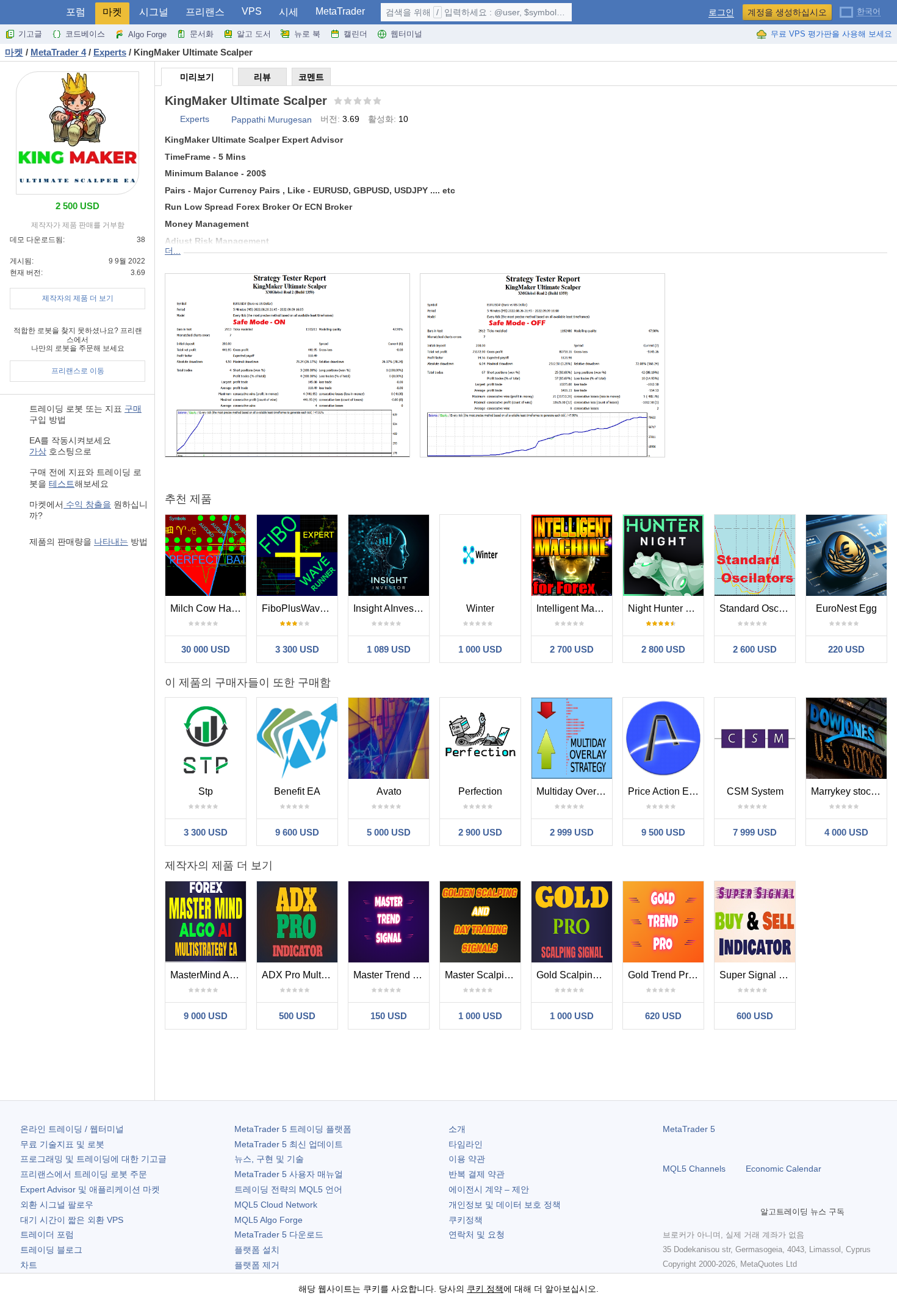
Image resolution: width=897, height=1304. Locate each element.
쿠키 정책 (485, 1289)
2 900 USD (480, 832)
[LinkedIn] (748, 1211)
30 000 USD (205, 649)
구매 (133, 409)
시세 (288, 12)
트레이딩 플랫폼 (292, 1129)
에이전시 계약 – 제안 (488, 1189)
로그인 (721, 12)
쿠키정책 (465, 1220)
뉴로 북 (307, 33)
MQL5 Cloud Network (275, 1204)
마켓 (112, 12)
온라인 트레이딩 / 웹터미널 (72, 1129)
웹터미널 (406, 33)
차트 (28, 1265)
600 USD (755, 1016)
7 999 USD (755, 832)
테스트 (61, 484)
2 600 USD (755, 649)
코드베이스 (85, 33)
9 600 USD (297, 832)
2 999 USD (572, 832)
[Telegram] (689, 1211)
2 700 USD (572, 649)
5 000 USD (389, 832)
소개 (457, 1129)
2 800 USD (663, 649)
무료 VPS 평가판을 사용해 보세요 (831, 33)
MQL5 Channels (694, 1168)
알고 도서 (254, 33)
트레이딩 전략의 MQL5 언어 (288, 1189)
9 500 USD (663, 832)
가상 (37, 451)
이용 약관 (466, 1159)
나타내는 (111, 541)
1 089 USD (389, 649)
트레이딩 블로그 (51, 1250)
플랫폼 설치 (256, 1250)
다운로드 (278, 1234)
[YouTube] (728, 1211)
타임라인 (465, 1144)
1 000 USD (480, 649)
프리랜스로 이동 (77, 371)
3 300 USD (297, 649)
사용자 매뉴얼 (288, 1174)
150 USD (388, 1016)
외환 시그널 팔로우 (56, 1204)
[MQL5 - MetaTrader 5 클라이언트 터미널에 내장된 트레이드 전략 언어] (29, 12)
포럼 (75, 12)
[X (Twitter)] (709, 1211)
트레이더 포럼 (47, 1234)
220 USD (846, 649)
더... (173, 251)
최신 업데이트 (288, 1144)
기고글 (30, 33)
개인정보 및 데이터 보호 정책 (504, 1204)
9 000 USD (206, 1016)
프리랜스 (205, 12)
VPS (252, 11)
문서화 (202, 33)
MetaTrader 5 (689, 1129)
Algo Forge (147, 34)
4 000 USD (846, 832)
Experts (194, 119)
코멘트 (311, 77)
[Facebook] (670, 1211)
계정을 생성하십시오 (787, 12)
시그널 (153, 12)
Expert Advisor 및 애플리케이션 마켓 (90, 1189)
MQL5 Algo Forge (268, 1220)
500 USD (297, 1016)
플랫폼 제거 (256, 1265)
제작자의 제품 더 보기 (77, 298)
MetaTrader (340, 11)
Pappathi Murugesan (271, 119)
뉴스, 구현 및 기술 (269, 1159)
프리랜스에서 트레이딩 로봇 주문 (83, 1174)
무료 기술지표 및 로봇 (62, 1144)
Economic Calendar (783, 1168)
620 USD (663, 1016)
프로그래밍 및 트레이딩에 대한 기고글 (93, 1159)
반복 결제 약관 (476, 1174)
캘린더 (355, 33)
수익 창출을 (87, 504)
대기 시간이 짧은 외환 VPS (71, 1220)
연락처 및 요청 (476, 1234)
